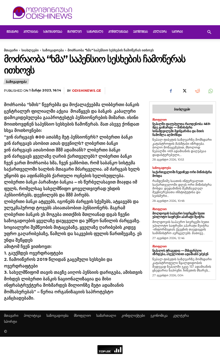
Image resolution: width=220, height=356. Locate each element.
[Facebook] (170, 91)
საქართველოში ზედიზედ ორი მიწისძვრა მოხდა (182, 174)
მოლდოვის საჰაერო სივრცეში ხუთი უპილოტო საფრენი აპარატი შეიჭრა (178, 215)
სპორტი (177, 32)
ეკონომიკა (140, 32)
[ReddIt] (197, 91)
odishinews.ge (86, 91)
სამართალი (95, 32)
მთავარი (12, 32)
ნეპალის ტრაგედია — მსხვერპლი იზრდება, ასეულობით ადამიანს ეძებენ (180, 252)
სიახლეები (30, 50)
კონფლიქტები (118, 32)
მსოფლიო (74, 32)
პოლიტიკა (30, 32)
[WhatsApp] (210, 91)
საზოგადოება (52, 32)
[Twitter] (184, 91)
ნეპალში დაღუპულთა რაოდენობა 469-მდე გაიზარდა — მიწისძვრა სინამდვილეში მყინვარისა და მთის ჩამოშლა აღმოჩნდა (181, 129)
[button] (209, 32)
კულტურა (160, 32)
